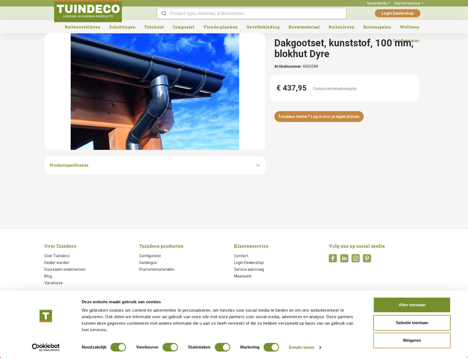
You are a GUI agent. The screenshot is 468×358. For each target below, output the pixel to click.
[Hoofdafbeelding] (154, 91)
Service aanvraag (249, 269)
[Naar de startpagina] (88, 11)
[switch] (170, 347)
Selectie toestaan (412, 322)
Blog (48, 276)
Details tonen (301, 347)
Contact (241, 256)
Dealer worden (56, 262)
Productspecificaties (69, 165)
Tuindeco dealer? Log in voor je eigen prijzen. (319, 116)
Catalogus (148, 262)
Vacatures (53, 283)
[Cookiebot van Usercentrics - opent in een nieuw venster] (46, 347)
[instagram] (356, 260)
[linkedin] (344, 260)
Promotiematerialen (156, 269)
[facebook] (333, 260)
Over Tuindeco (57, 256)
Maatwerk (243, 276)
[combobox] (251, 13)
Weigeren (412, 340)
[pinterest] (367, 260)
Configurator (150, 256)
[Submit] (163, 13)
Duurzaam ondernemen (65, 269)
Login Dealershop (398, 13)
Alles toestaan (412, 304)
